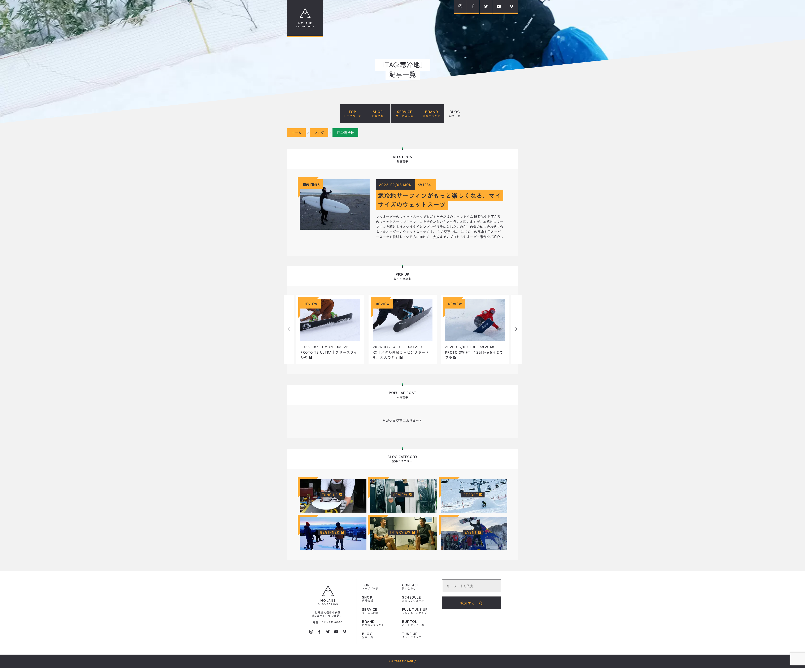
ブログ (319, 132)
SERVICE (404, 113)
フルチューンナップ (415, 611)
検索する (469, 602)
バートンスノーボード (416, 623)
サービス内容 (370, 611)
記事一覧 (367, 635)
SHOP (378, 113)
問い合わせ (410, 586)
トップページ (370, 586)
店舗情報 (367, 599)
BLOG (455, 113)
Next (516, 329)
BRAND (431, 113)
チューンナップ (411, 635)
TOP (352, 113)
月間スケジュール (413, 599)
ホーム (296, 132)
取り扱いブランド (373, 623)
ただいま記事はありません (402, 420)
